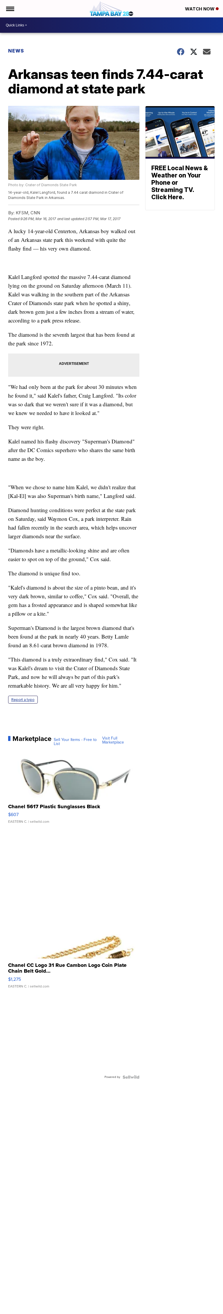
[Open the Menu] (9, 8)
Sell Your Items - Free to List (75, 742)
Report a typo (23, 699)
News (16, 51)
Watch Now (200, 9)
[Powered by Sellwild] (131, 1077)
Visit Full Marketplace (113, 740)
